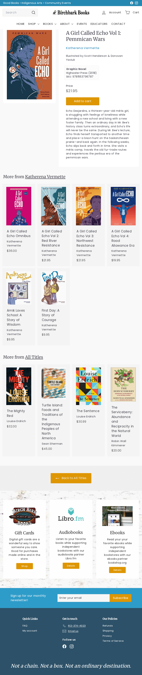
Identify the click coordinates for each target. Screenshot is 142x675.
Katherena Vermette (82, 48)
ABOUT (65, 24)
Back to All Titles (74, 478)
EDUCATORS (99, 24)
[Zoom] (29, 64)
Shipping (108, 630)
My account (30, 630)
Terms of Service (113, 641)
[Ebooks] (117, 516)
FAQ (25, 625)
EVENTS (82, 24)
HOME (20, 24)
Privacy (107, 636)
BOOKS (48, 24)
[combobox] (20, 12)
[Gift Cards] (24, 516)
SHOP (32, 24)
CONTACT (118, 24)
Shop (24, 566)
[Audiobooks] (71, 516)
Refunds (108, 625)
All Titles (34, 357)
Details (71, 565)
